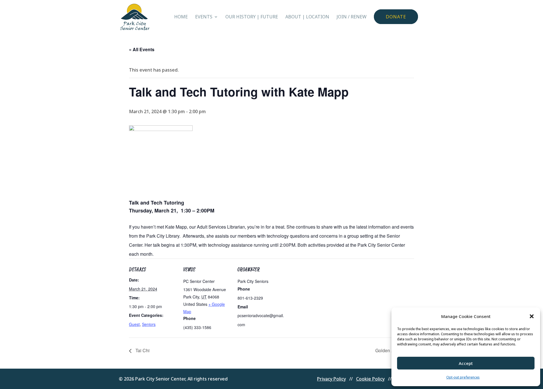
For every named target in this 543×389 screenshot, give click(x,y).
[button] (532, 316)
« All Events (141, 49)
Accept (466, 363)
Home (181, 17)
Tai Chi (142, 350)
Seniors (149, 324)
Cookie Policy (370, 379)
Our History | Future (251, 17)
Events (203, 17)
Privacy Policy (331, 379)
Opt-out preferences (463, 377)
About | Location (307, 17)
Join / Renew (352, 17)
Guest (134, 324)
